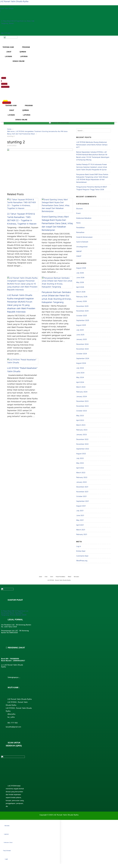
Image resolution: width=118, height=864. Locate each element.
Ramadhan (80, 232)
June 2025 (80, 335)
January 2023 (81, 434)
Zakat (40, 576)
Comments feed (82, 556)
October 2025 (81, 316)
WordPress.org (81, 561)
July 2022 (80, 458)
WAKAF (79, 251)
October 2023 (81, 411)
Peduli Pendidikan (60, 576)
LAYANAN (8, 56)
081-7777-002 (5, 33)
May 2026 (80, 282)
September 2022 (82, 449)
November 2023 (82, 406)
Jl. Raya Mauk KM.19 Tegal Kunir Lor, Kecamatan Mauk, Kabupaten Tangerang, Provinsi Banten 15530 (15, 613)
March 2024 (80, 387)
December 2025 (82, 306)
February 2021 (81, 534)
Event (78, 213)
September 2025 (82, 320)
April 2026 (80, 287)
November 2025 (82, 311)
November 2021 (82, 492)
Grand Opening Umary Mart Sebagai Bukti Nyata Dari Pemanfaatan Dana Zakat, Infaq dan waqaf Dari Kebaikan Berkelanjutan (57, 223)
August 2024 (81, 363)
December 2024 (82, 344)
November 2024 (82, 349)
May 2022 (80, 463)
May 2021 (80, 520)
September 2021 (82, 501)
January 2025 (81, 339)
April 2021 (80, 525)
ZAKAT (8, 52)
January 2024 (81, 396)
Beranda (7, 825)
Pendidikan (80, 227)
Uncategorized (81, 247)
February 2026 (81, 297)
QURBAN (23, 52)
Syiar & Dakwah (82, 242)
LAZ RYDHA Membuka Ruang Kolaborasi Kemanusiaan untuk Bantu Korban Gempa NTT (91, 144)
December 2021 (82, 487)
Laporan (6, 834)
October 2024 (81, 354)
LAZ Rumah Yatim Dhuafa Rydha (14, 1)
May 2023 (80, 415)
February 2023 (81, 430)
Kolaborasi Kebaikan (83, 218)
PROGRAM (26, 47)
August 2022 (81, 454)
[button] (2, 95)
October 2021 (81, 496)
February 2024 (81, 392)
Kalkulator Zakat (8, 842)
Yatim (51, 576)
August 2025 (81, 325)
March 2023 (80, 425)
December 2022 (82, 439)
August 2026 (81, 268)
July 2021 (80, 511)
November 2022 (82, 444)
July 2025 (80, 330)
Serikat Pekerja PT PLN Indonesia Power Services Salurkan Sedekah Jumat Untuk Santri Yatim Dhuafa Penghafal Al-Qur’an (91, 167)
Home (9, 129)
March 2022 (80, 472)
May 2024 (80, 377)
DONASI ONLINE (19, 61)
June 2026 (80, 277)
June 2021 (80, 515)
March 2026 (80, 292)
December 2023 (82, 401)
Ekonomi (79, 209)
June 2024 (80, 373)
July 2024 (80, 368)
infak (46, 576)
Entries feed (80, 551)
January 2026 (81, 301)
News (78, 223)
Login (6, 859)
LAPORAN (23, 56)
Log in (78, 546)
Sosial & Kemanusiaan (84, 237)
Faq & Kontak (7, 850)
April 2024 (80, 382)
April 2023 (80, 420)
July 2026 (80, 273)
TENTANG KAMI (8, 47)
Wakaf (69, 576)
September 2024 (82, 358)
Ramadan (76, 576)
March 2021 (80, 530)
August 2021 (81, 506)
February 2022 (81, 477)
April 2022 (80, 468)
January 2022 (81, 482)
